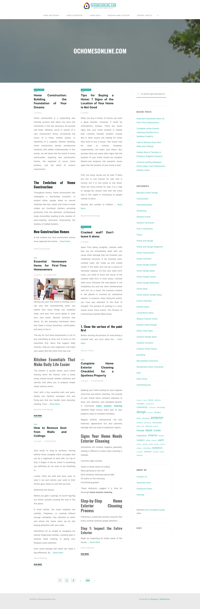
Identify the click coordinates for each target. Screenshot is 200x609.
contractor (142, 407)
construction (150, 404)
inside (157, 430)
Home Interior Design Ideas (149, 295)
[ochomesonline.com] (87, 6)
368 (88, 580)
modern (141, 440)
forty (142, 426)
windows (140, 455)
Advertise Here (144, 483)
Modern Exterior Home (147, 319)
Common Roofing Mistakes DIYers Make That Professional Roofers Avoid (151, 166)
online (148, 440)
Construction (142, 199)
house (140, 430)
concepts (141, 404)
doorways (146, 418)
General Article (87, 351)
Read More (65, 241)
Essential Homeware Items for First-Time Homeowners (50, 265)
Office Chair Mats (145, 331)
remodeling (147, 448)
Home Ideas (142, 289)
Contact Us (142, 477)
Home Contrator (144, 259)
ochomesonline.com (103, 5)
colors (150, 400)
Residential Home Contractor (150, 367)
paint (161, 439)
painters (139, 444)
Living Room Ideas (145, 313)
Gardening (141, 211)
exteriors (140, 423)
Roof (139, 373)
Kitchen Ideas (143, 307)
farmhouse (147, 423)
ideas (148, 430)
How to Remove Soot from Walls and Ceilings (50, 432)
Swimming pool (144, 385)
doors (139, 418)
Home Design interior (146, 277)
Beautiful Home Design (90, 216)
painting (145, 444)
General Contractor (145, 223)
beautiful (139, 400)
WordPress (165, 599)
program (139, 448)
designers (150, 412)
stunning (155, 452)
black (145, 400)
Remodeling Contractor (147, 361)
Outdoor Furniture (145, 343)
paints (151, 444)
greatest (155, 426)
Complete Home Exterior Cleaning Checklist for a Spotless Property (148, 132)
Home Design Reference (148, 283)
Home (139, 235)
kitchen (161, 436)
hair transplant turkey (155, 510)
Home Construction (42, 249)
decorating (161, 407)
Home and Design (145, 241)
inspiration (142, 435)
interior (153, 435)
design (141, 412)
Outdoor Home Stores (147, 349)
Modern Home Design (147, 325)
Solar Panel (142, 379)
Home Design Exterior (147, 265)
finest (138, 426)
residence (157, 447)
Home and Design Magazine (150, 247)
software (148, 452)
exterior (157, 418)
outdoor (154, 440)
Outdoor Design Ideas (147, 337)
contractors (152, 407)
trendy (161, 452)
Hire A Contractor (145, 229)
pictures (156, 444)
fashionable (157, 423)
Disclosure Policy (144, 489)
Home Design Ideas (146, 271)
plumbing (141, 355)
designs (157, 412)
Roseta (153, 599)
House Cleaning (87, 548)
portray (162, 444)
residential (140, 452)
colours (158, 400)
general (148, 426)
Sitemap (140, 495)
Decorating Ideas (144, 205)
